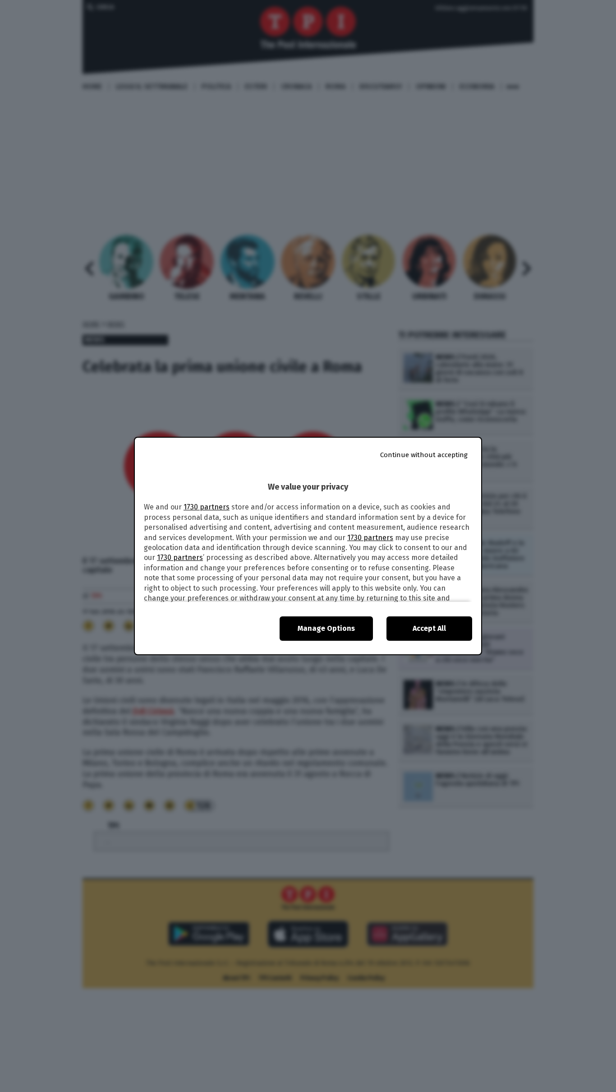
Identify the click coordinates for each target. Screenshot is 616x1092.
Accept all (429, 628)
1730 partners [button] (207, 507)
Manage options (326, 628)
